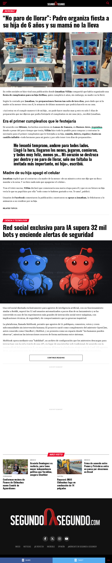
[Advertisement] (56, 387)
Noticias (27, 546)
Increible (51, 546)
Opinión (61, 546)
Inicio (17, 546)
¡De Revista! (39, 546)
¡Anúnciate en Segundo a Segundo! (82, 546)
